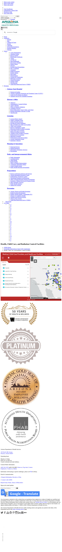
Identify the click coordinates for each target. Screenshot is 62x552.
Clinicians (9, 45)
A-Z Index (6, 203)
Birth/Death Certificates (16, 57)
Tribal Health (13, 160)
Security (6, 539)
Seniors (9, 44)
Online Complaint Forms (16, 120)
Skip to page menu (8, 3)
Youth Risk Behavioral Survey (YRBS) (20, 84)
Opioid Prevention (15, 80)
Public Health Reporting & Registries (19, 167)
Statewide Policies (8, 533)
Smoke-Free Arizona (15, 185)
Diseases (12, 65)
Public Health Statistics (16, 184)
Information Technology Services (18, 149)
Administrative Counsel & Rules (18, 104)
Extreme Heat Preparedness (17, 67)
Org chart (25, 467)
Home (5, 36)
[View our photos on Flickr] (25, 513)
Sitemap (6, 540)
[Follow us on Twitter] (2, 513)
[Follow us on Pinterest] (13, 513)
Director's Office (12, 99)
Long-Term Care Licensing (17, 130)
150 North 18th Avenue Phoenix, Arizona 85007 (7, 452)
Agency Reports (14, 105)
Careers (30, 467)
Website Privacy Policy (41, 502)
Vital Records (13, 83)
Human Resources (15, 148)
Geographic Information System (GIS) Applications (17, 249)
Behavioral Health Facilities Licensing (20, 129)
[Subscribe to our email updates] (22, 513)
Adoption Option (14, 54)
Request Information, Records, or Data (20, 111)
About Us (12, 102)
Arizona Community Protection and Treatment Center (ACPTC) (26, 93)
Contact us (10, 468)
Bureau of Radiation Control (17, 127)
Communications (14, 159)
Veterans (9, 49)
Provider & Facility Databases (18, 123)
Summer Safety (14, 81)
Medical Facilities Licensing (17, 132)
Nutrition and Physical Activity (18, 197)
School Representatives (13, 47)
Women (9, 39)
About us (19, 467)
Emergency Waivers (15, 140)
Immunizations (14, 75)
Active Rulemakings (15, 52)
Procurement (13, 151)
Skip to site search (8, 5)
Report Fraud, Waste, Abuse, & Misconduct (12, 482)
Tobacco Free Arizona (16, 198)
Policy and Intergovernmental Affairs (19, 154)
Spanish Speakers (11, 48)
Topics (5, 51)
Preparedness (11, 170)
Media (15, 468)
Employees (3, 468)
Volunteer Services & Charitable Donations (21, 96)
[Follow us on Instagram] (16, 513)
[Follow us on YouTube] (7, 513)
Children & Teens (11, 42)
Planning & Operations (15, 144)
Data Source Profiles (15, 62)
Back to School (14, 55)
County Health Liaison (16, 166)
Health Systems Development (17, 193)
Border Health (14, 161)
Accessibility (7, 536)
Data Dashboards (14, 61)
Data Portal (8, 201)
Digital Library (14, 64)
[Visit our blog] (10, 513)
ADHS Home (7, 247)
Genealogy (13, 70)
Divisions (6, 86)
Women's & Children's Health (18, 196)
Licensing (10, 116)
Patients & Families (15, 92)
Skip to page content (9, 2)
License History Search (16, 119)
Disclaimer (6, 537)
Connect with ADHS (6, 480)
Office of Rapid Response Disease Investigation (22, 179)
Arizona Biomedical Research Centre (19, 175)
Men (8, 41)
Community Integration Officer (18, 164)
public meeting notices (18, 509)
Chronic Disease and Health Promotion (20, 191)
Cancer (12, 58)
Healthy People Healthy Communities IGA (21, 194)
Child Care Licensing (15, 126)
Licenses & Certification (16, 77)
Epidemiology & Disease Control (18, 176)
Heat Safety (13, 74)
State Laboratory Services (16, 182)
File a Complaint (14, 68)
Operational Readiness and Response (19, 178)
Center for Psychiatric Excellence (18, 95)
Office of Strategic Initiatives (17, 107)
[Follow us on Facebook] (5, 513)
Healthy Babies (14, 73)
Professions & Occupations (17, 135)
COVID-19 (13, 60)
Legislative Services (15, 108)
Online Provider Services (16, 122)
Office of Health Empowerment (18, 163)
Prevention (10, 188)
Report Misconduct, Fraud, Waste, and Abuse (22, 110)
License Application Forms (17, 139)
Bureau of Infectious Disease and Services (21, 173)
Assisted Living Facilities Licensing (19, 133)
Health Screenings (15, 71)
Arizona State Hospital (14, 89)
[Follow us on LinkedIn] (19, 513)
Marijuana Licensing (15, 78)
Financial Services (15, 147)
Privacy (6, 535)
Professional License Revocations (18, 137)
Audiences (6, 38)
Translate (12, 19)
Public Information (15, 157)
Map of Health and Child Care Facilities (20, 124)
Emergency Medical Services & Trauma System (22, 181)
